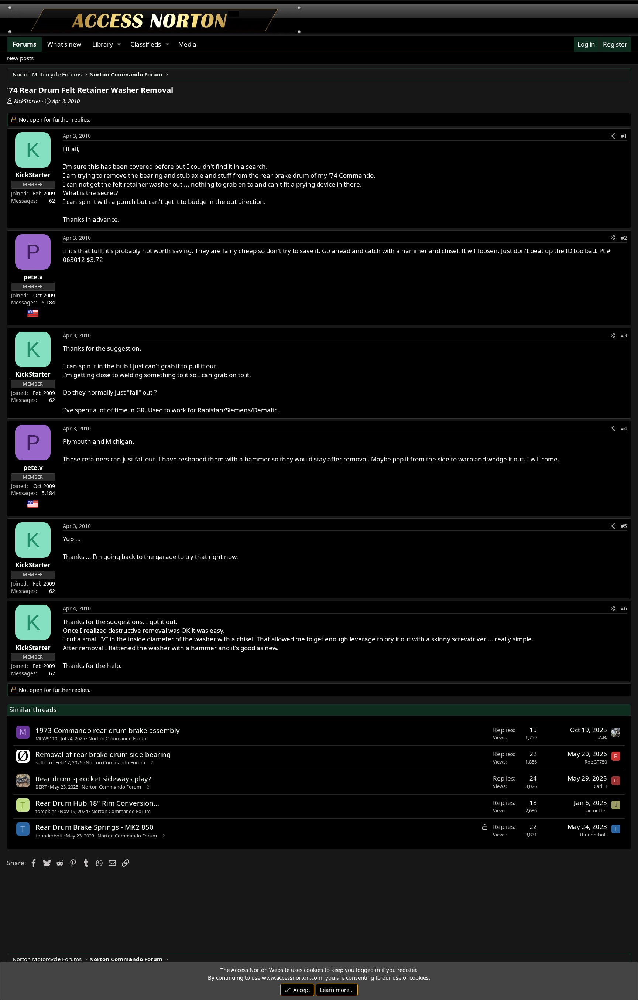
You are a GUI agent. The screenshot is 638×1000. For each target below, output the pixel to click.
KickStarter (27, 101)
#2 (624, 237)
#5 (624, 525)
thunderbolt (48, 835)
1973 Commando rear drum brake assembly (107, 730)
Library (102, 44)
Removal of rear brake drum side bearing (103, 754)
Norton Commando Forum (118, 738)
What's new (64, 44)
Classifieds (145, 44)
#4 (624, 428)
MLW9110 (46, 738)
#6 (624, 608)
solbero (43, 762)
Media (187, 44)
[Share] (613, 136)
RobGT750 (595, 761)
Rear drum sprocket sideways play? (93, 778)
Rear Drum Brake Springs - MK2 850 (94, 827)
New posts (20, 58)
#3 (624, 335)
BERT (41, 787)
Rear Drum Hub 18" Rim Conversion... (97, 803)
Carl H (600, 786)
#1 (624, 135)
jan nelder (596, 810)
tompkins (45, 811)
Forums (24, 44)
